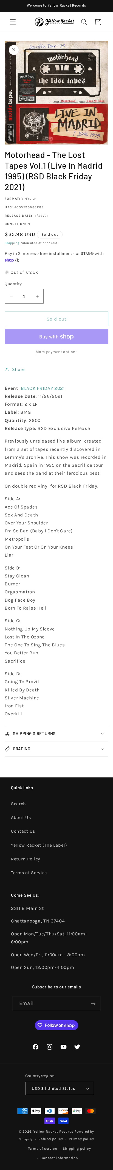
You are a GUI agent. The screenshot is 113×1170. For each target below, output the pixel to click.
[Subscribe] (93, 1003)
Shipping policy (77, 1148)
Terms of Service (29, 872)
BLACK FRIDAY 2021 (43, 388)
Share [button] (18, 369)
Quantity (13, 283)
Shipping (12, 243)
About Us (21, 817)
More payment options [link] (57, 351)
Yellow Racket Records (53, 1131)
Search (18, 803)
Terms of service (42, 1148)
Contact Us (23, 831)
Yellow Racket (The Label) (39, 845)
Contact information (59, 1158)
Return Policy (25, 858)
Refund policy (50, 1139)
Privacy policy (81, 1139)
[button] (13, 22)
